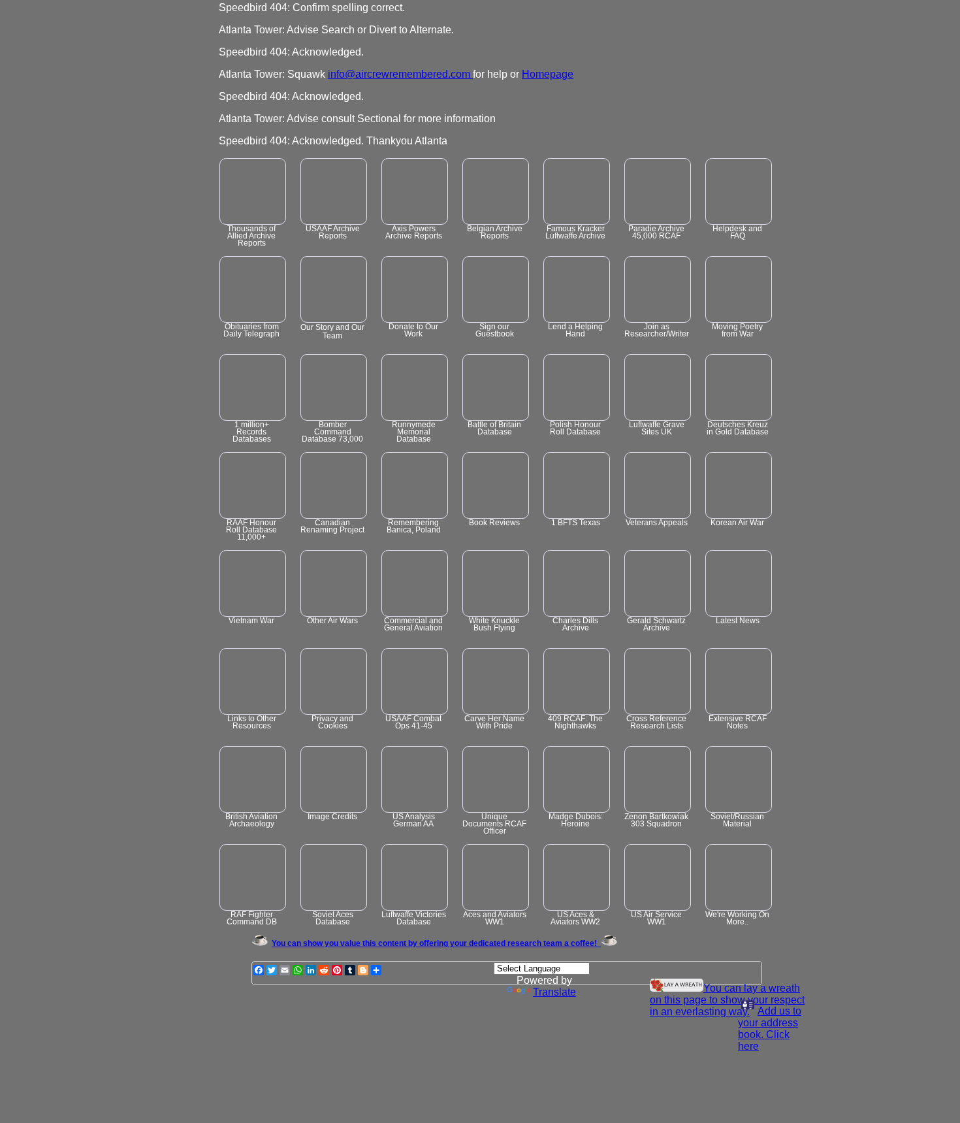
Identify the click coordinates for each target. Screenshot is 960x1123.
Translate (554, 992)
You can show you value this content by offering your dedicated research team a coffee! (436, 943)
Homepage (547, 74)
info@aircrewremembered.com (399, 74)
